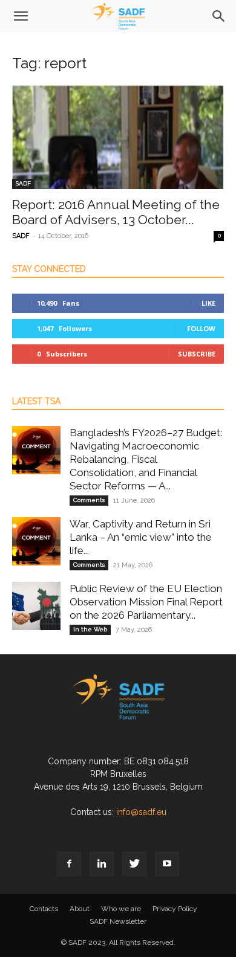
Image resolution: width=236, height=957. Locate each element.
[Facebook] (69, 864)
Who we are (121, 908)
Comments (89, 500)
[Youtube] (167, 864)
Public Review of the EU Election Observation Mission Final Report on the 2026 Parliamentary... (146, 601)
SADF (23, 183)
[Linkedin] (102, 864)
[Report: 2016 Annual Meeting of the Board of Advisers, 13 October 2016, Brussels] (118, 137)
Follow (201, 328)
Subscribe (196, 353)
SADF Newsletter (118, 921)
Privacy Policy (174, 908)
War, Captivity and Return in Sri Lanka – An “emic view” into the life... (141, 537)
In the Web (90, 629)
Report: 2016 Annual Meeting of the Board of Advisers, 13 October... (116, 212)
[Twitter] (134, 864)
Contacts (44, 908)
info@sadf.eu (141, 812)
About (80, 908)
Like (208, 303)
